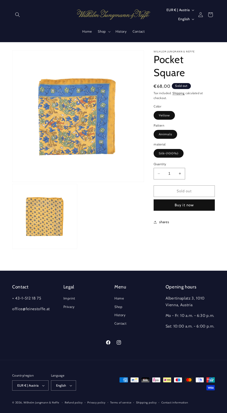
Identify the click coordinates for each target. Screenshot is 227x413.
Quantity (160, 164)
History (120, 315)
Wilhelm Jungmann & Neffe (41, 402)
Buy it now (184, 205)
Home (119, 298)
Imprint (69, 298)
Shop (118, 307)
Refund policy (74, 402)
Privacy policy (96, 402)
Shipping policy (146, 402)
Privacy (69, 307)
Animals (168, 135)
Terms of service (120, 402)
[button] (17, 14)
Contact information (174, 402)
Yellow (167, 116)
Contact (120, 323)
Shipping (178, 93)
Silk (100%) (171, 154)
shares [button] (164, 222)
